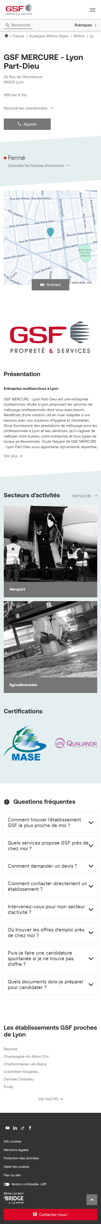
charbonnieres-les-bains (25, 1064)
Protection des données (21, 1158)
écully (8, 1087)
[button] (92, 9)
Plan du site (12, 1175)
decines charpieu (18, 1079)
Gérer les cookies (16, 1167)
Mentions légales (16, 1150)
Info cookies (13, 1141)
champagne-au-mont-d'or (26, 1057)
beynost (10, 1049)
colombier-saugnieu (21, 1072)
